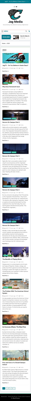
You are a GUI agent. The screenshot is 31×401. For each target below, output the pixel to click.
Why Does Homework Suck (11, 87)
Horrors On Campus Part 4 (10, 122)
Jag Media (15, 21)
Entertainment (7, 118)
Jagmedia (6, 68)
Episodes (6, 61)
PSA (21, 61)
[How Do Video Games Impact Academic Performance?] (14, 38)
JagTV (17, 61)
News (10, 83)
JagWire (5, 83)
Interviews (12, 61)
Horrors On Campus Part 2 (10, 190)
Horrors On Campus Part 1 (10, 225)
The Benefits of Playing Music (12, 259)
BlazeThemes (16, 398)
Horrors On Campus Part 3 (10, 156)
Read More (5, 71)
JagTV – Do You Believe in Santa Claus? (15, 1)
